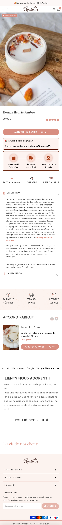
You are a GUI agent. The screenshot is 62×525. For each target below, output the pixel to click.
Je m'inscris (50, 506)
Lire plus (26, 339)
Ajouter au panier (31, 132)
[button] (8, 9)
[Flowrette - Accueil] (31, 9)
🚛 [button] (6, 141)
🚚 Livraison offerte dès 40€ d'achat (31, 3)
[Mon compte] (54, 9)
